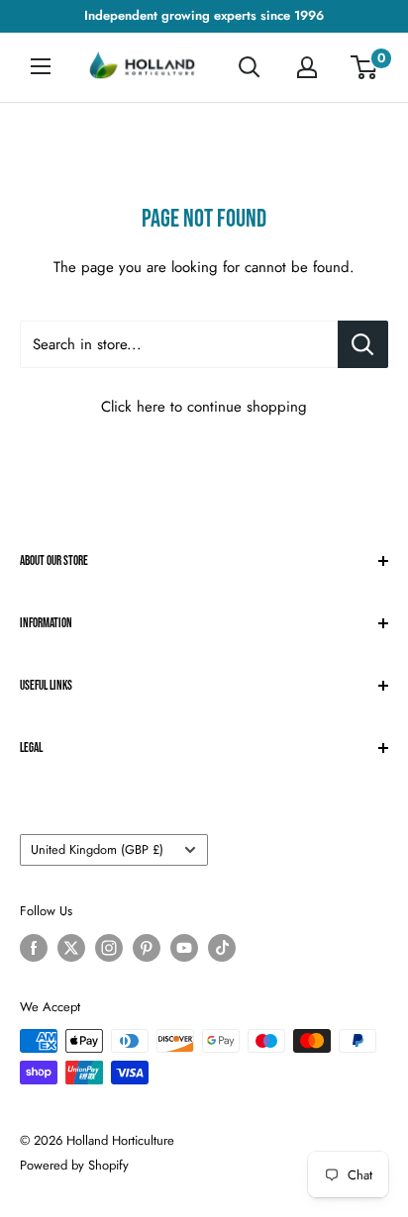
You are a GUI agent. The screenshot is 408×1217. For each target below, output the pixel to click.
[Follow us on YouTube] (184, 948)
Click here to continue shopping (204, 407)
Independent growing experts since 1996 (204, 15)
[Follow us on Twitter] (71, 948)
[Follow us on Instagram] (109, 948)
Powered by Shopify (74, 1165)
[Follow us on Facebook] (34, 948)
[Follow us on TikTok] (222, 948)
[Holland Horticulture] (143, 67)
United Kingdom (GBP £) (97, 849)
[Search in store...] (363, 344)
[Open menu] (40, 66)
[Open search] (249, 67)
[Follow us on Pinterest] (146, 948)
